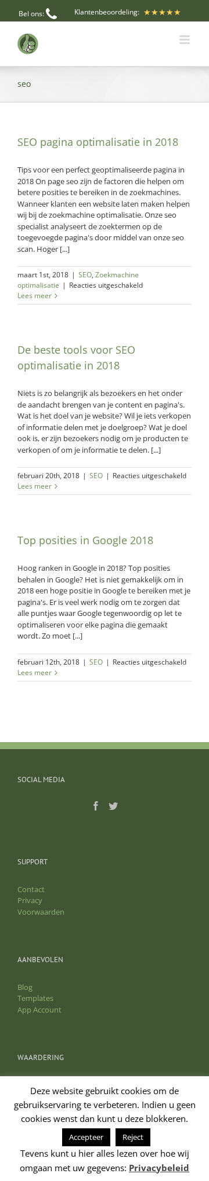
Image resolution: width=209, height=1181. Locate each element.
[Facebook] (95, 805)
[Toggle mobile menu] (185, 40)
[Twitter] (113, 805)
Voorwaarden (40, 912)
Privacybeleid (159, 1167)
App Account (39, 1009)
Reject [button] (132, 1137)
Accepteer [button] (86, 1137)
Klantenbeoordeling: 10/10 (106, 17)
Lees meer (34, 295)
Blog (25, 987)
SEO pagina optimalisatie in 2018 (97, 142)
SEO (85, 275)
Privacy (29, 900)
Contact (31, 889)
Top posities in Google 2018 (85, 540)
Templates (35, 998)
